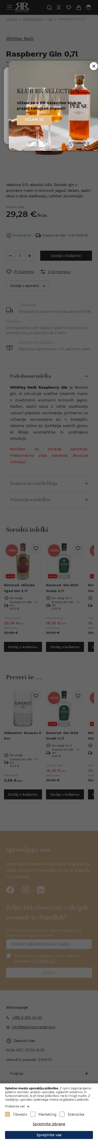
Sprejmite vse (49, 1135)
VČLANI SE (34, 119)
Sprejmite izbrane (49, 1124)
